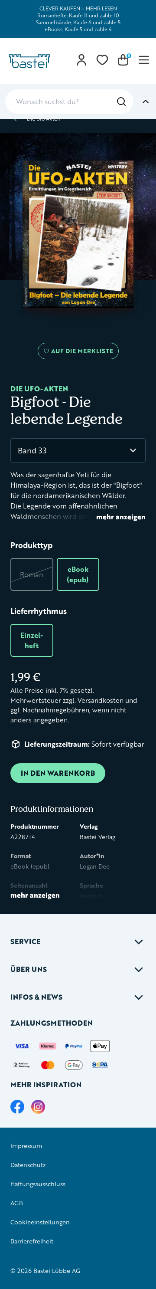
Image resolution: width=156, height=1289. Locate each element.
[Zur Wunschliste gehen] (102, 60)
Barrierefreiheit (31, 1241)
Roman (31, 574)
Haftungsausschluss (37, 1184)
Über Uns (28, 969)
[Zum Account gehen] (81, 60)
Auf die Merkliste (81, 352)
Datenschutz (28, 1165)
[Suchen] (121, 101)
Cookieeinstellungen (40, 1222)
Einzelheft (31, 640)
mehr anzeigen (121, 517)
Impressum (26, 1145)
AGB (16, 1203)
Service (25, 941)
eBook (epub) (78, 574)
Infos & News (36, 997)
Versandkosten (101, 700)
